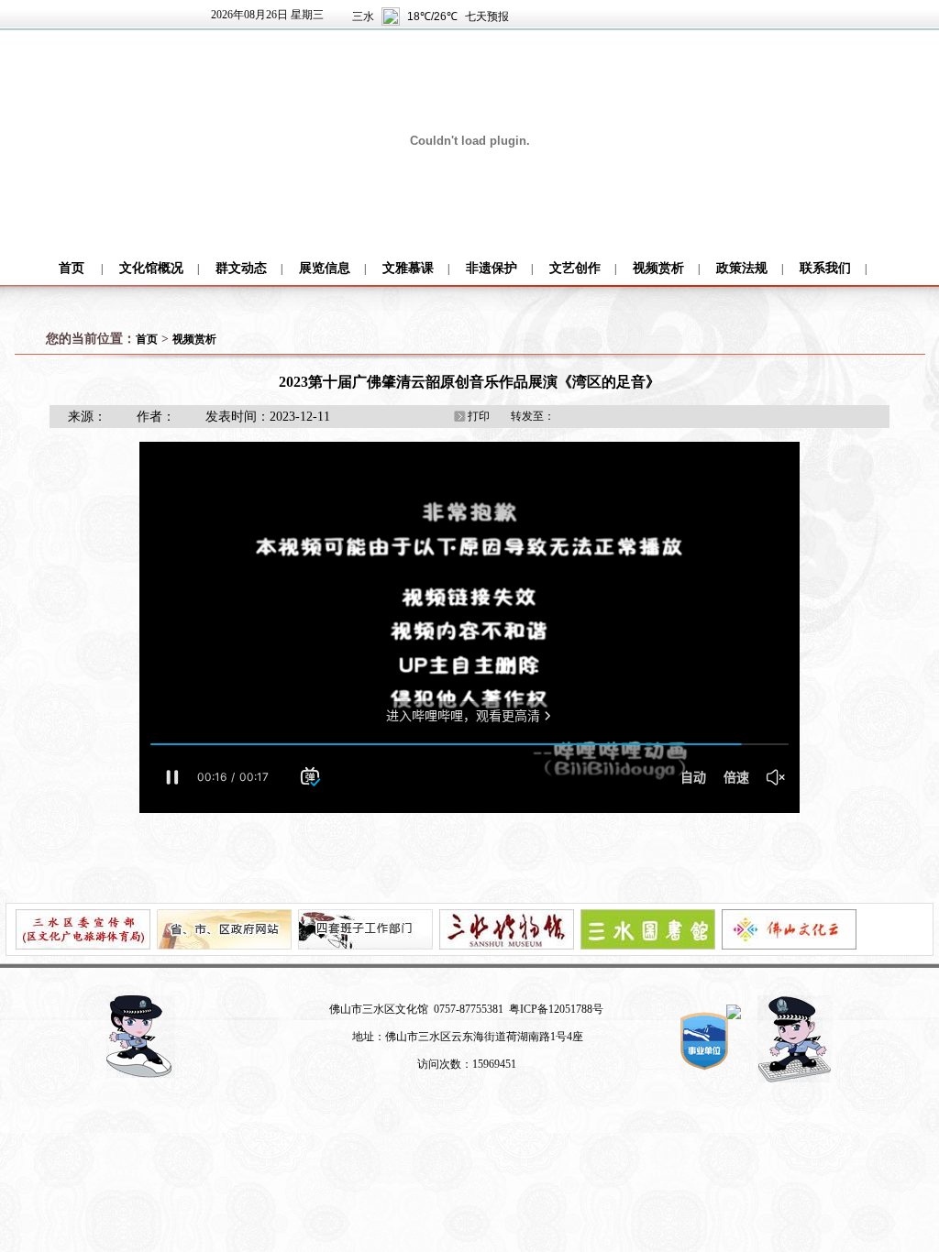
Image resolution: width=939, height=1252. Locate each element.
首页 (71, 268)
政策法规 (742, 268)
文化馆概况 (151, 268)
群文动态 (241, 268)
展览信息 (324, 268)
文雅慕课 (408, 268)
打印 (479, 416)
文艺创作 (575, 268)
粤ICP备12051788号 (556, 1009)
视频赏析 (658, 268)
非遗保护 (491, 268)
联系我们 (825, 268)
